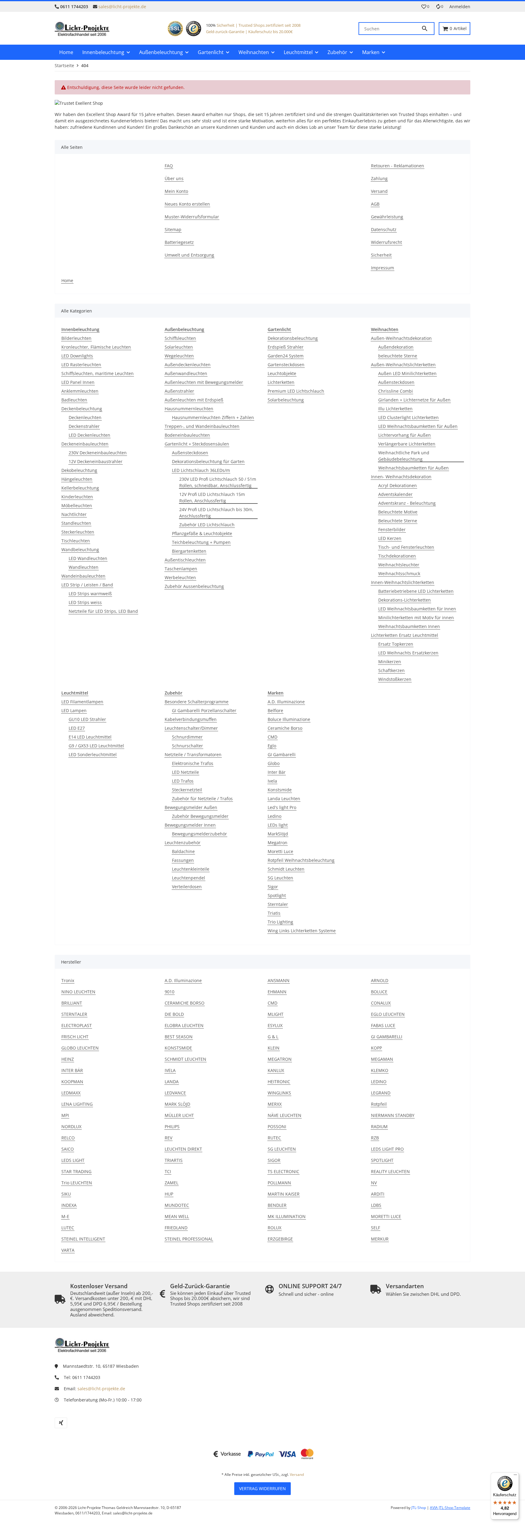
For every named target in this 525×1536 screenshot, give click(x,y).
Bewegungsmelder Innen (190, 825)
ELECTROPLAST (76, 1025)
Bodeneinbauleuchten (187, 435)
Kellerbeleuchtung (80, 488)
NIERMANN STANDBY (392, 1115)
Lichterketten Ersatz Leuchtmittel (404, 635)
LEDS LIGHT (72, 1160)
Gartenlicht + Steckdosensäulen (197, 444)
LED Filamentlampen (82, 702)
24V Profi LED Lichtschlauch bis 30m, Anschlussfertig (216, 513)
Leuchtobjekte (282, 373)
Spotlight (277, 895)
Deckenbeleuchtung (81, 408)
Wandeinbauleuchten (83, 576)
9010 (169, 992)
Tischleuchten (75, 541)
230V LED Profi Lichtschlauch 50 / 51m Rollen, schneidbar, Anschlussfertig (217, 482)
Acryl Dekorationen (397, 485)
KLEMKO (379, 1070)
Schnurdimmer (187, 737)
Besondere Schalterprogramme (196, 702)
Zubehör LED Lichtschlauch (207, 524)
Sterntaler (278, 904)
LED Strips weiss (85, 602)
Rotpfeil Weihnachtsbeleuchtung (301, 860)
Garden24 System (286, 356)
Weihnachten (384, 329)
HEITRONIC (279, 1081)
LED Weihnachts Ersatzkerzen (408, 653)
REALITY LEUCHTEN (390, 1171)
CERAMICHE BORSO (184, 1003)
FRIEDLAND (176, 1228)
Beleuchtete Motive (397, 512)
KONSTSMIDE (178, 1048)
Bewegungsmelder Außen (191, 807)
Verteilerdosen (187, 886)
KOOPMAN (72, 1081)
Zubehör (173, 693)
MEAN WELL (177, 1216)
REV (168, 1138)
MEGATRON (280, 1059)
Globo (274, 763)
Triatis (274, 913)
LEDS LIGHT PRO (387, 1149)
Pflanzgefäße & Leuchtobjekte (202, 533)
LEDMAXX (71, 1093)
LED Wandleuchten (88, 558)
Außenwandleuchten (186, 373)
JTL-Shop (419, 1507)
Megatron (277, 842)
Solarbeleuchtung (286, 400)
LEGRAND (380, 1093)
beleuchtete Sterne (397, 356)
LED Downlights (77, 356)
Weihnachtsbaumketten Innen (409, 626)
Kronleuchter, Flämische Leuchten (96, 347)
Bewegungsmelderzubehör (199, 834)
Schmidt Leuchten (286, 869)
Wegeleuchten (179, 356)
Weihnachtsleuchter (398, 565)
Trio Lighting (280, 922)
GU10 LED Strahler (87, 719)
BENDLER (277, 1205)
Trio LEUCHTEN (76, 1183)
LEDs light (278, 825)
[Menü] (515, 1476)
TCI (168, 1171)
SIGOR (274, 1160)
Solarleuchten (179, 347)
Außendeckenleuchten (188, 364)
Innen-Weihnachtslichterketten (402, 582)
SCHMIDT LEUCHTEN (185, 1059)
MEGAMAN (382, 1059)
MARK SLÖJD (177, 1104)
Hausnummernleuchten (189, 408)
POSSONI (277, 1126)
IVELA (170, 1070)
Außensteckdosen (190, 453)
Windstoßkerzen (394, 679)
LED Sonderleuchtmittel (93, 754)
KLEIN (274, 1048)
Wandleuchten (83, 567)
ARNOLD (379, 980)
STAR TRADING (76, 1171)
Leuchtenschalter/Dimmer (191, 728)
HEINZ (67, 1059)
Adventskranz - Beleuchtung (407, 503)
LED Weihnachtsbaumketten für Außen (418, 426)
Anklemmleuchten (79, 391)
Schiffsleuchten (180, 338)
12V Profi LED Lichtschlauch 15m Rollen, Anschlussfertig (212, 497)
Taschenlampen (181, 569)
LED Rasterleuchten (81, 364)
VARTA (67, 1250)
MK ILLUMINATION (287, 1216)
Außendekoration (395, 347)
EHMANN (277, 992)
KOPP (376, 1048)
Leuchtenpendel (188, 878)
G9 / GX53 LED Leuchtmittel (96, 746)
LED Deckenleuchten (89, 435)
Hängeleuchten (76, 479)
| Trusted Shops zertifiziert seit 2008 (267, 25)
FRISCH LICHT (74, 1036)
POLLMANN (279, 1183)
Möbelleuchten (76, 505)
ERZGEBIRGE (280, 1239)
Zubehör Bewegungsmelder (200, 816)
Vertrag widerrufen (262, 1488)
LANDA (172, 1081)
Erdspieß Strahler (286, 347)
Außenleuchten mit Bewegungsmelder (204, 382)
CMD (272, 737)
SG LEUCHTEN (282, 1149)
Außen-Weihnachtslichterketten (403, 364)
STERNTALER (74, 1014)
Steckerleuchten (77, 532)
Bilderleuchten (76, 338)
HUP (169, 1194)
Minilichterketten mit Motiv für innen (416, 617)
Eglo (272, 746)
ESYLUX (275, 1025)
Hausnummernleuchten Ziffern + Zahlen (213, 417)
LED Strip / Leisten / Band (87, 585)
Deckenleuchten (85, 417)
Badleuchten (74, 400)
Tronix (67, 980)
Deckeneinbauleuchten (84, 444)
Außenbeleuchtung (184, 329)
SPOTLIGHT (382, 1160)
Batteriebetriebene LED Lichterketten (416, 591)
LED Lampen (74, 710)
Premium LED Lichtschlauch (296, 391)
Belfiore (275, 710)
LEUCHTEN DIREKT (183, 1149)
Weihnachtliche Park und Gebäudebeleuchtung (403, 456)
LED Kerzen (389, 538)
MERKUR (380, 1239)
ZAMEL (171, 1183)
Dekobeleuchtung (79, 470)
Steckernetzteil (187, 790)
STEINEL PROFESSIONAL (189, 1239)
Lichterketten (281, 382)
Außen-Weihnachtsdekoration (401, 338)
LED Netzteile (185, 772)
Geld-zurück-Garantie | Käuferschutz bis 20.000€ (249, 31)
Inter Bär (277, 772)
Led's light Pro (282, 807)
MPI (65, 1115)
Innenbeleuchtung (80, 329)
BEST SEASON (179, 1036)
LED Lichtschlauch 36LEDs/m (201, 470)
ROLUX (274, 1228)
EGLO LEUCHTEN (388, 1014)
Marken (275, 693)
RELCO (68, 1138)
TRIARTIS (174, 1160)
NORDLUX (71, 1126)
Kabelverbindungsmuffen (191, 719)
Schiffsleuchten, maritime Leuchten (97, 373)
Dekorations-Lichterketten (404, 600)
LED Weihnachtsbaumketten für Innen (417, 609)
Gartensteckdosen (286, 364)
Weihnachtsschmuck (399, 573)
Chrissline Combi (395, 391)
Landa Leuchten (284, 798)
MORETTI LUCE (386, 1216)
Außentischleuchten (185, 560)
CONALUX (381, 1003)
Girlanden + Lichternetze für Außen (414, 400)
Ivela (272, 781)
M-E (65, 1216)
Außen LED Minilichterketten (407, 373)
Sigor (273, 886)
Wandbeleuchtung (80, 549)
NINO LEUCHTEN (78, 992)
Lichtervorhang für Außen (404, 435)
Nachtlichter (74, 514)
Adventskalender (395, 494)
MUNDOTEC (177, 1205)
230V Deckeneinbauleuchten (98, 453)
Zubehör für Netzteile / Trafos (202, 798)
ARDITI (377, 1194)
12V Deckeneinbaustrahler (95, 461)
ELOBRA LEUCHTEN (184, 1025)
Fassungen (183, 860)
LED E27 (77, 728)
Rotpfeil (379, 1104)
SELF (375, 1228)
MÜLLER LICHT (179, 1115)
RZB (375, 1138)
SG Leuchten (280, 878)
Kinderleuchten (77, 497)
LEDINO (378, 1081)
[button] (425, 6)
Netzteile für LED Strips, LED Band (103, 611)
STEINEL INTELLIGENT (83, 1239)
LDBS (376, 1205)
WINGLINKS (279, 1093)
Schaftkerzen (391, 670)
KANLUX (276, 1070)
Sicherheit (226, 25)
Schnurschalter (187, 746)
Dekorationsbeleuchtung (293, 338)
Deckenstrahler (84, 426)
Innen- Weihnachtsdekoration (401, 477)
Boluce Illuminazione (289, 719)
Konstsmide (280, 790)
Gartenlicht (279, 329)
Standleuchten (76, 523)
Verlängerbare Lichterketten (406, 444)
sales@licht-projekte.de (122, 6)
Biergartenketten (189, 551)
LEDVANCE (175, 1093)
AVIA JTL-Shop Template (450, 1507)
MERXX (275, 1104)
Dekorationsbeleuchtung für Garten (208, 461)
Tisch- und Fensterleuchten (406, 547)
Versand (297, 1474)
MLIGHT (275, 1014)
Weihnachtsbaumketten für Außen (413, 468)
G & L (273, 1036)
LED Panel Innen (77, 382)
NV (374, 1183)
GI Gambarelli (282, 754)
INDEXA (69, 1205)
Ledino (274, 816)
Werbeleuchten (180, 577)
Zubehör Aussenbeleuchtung (194, 586)
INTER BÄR (72, 1070)
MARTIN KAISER (284, 1194)
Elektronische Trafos (192, 763)
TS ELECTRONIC (283, 1171)
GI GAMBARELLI (386, 1036)
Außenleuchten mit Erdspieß (194, 400)
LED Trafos (183, 781)
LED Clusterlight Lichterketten (408, 417)
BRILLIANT (71, 1003)
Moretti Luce (280, 851)
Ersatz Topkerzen (395, 644)
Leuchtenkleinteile (190, 869)
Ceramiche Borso (285, 728)
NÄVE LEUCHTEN (284, 1115)
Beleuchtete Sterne (397, 521)
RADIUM (379, 1126)
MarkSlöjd (278, 834)
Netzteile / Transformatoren (193, 754)
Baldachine (183, 851)
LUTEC (67, 1228)
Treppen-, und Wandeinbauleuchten (202, 426)
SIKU (66, 1194)
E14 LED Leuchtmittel (90, 737)
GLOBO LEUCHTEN (80, 1048)
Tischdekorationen (397, 556)
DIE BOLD (174, 1014)
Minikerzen (389, 661)
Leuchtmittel (74, 693)
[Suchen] (427, 28)
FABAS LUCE (383, 1025)
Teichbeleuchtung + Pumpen (201, 542)
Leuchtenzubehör (183, 842)
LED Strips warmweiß (90, 593)
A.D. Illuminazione (286, 702)
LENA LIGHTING (77, 1104)
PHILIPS (172, 1126)
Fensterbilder (392, 529)
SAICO (67, 1149)
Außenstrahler (179, 391)
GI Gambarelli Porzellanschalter (204, 710)
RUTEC (274, 1138)
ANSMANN (279, 980)
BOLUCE (379, 992)
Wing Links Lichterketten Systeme (302, 931)
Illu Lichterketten (395, 408)
